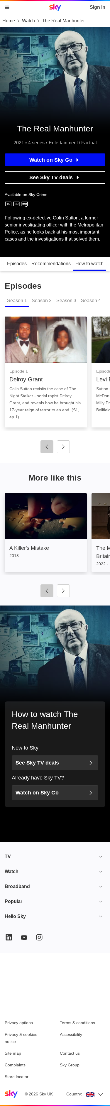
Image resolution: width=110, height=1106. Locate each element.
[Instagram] (39, 937)
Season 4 (91, 300)
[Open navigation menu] (7, 7)
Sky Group (69, 1065)
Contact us (70, 1053)
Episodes (17, 263)
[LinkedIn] (8, 937)
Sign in (97, 7)
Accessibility (71, 1034)
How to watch (89, 263)
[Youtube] (24, 937)
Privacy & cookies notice (21, 1038)
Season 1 (17, 300)
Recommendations (51, 263)
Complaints (15, 1065)
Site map (13, 1053)
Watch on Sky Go (50, 160)
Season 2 (42, 300)
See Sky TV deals (51, 177)
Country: (74, 1094)
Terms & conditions (77, 1022)
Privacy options (19, 1022)
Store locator (16, 1076)
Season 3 (66, 300)
